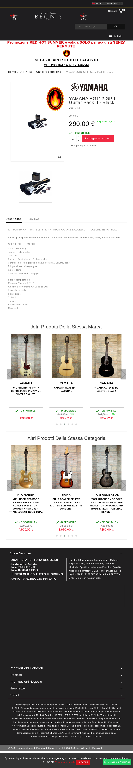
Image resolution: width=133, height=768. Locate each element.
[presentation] (9, 374)
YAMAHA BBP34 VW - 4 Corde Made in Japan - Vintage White (26, 390)
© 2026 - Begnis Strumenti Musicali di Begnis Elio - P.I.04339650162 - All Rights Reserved (55, 748)
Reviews (34, 219)
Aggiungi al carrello (100, 138)
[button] (57, 424)
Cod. (71, 108)
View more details (65, 762)
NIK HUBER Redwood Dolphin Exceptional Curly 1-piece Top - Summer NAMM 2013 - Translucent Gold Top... (26, 505)
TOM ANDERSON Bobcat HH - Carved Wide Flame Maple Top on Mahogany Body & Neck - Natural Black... (107, 505)
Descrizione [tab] (14, 219)
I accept (83, 762)
